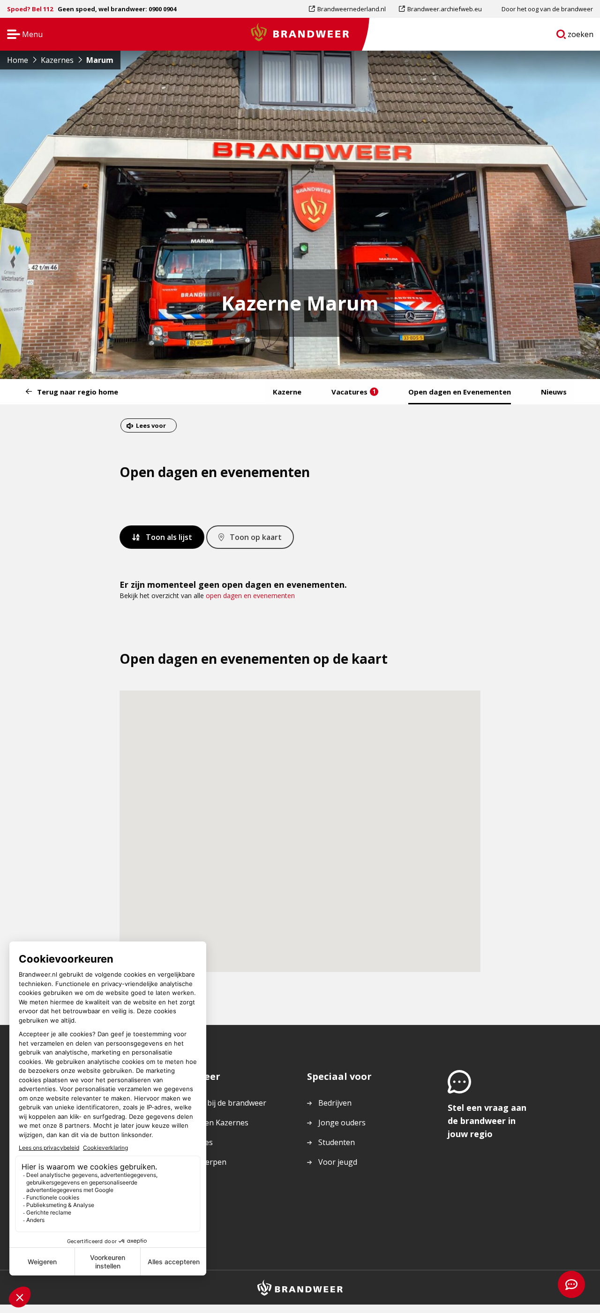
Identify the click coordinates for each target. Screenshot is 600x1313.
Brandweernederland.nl (351, 11)
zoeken (580, 36)
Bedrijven (335, 1103)
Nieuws (554, 391)
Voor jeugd (337, 1162)
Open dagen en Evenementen (459, 391)
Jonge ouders (342, 1122)
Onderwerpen (202, 1162)
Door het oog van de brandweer (547, 9)
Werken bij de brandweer (222, 1103)
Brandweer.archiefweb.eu (444, 11)
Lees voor (150, 427)
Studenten (336, 1142)
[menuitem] (350, 9)
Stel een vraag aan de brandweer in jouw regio (487, 1120)
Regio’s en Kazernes (213, 1122)
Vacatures (353, 391)
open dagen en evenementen (250, 595)
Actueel (190, 1181)
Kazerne (287, 391)
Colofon (192, 1201)
